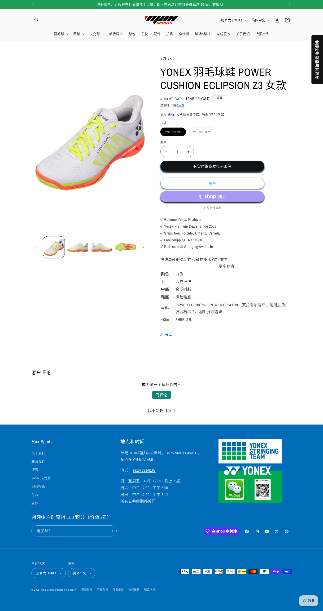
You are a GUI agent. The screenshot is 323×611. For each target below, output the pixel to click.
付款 (34, 495)
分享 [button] (168, 334)
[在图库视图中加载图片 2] (77, 247)
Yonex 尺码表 (41, 478)
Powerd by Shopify (66, 589)
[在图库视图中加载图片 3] (102, 247)
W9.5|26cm (174, 132)
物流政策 (134, 589)
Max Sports (47, 589)
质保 (34, 503)
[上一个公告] (33, 4)
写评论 (161, 395)
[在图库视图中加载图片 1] (54, 247)
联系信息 (149, 589)
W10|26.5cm (203, 132)
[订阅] (111, 530)
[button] (36, 20)
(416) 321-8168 (144, 470)
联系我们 (38, 461)
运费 (181, 105)
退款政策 (86, 589)
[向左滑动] (36, 247)
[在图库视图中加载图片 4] (125, 247)
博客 (34, 470)
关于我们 (38, 453)
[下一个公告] (290, 4)
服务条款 (118, 589)
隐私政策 (102, 589)
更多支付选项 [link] (212, 208)
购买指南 (38, 486)
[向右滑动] (143, 247)
